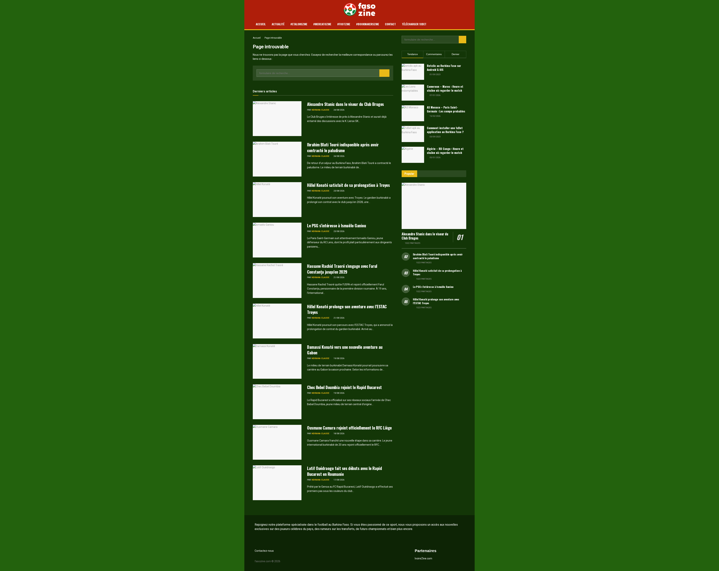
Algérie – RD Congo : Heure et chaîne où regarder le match (445, 151)
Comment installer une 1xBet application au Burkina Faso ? (445, 130)
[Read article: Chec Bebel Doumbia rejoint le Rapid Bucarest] (277, 401)
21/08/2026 (338, 277)
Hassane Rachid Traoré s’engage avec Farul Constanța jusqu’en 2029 (342, 269)
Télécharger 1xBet (414, 24)
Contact (390, 24)
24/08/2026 (338, 110)
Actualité (278, 24)
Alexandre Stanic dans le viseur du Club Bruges (345, 104)
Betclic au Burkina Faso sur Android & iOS (444, 68)
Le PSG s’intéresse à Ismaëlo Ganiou (336, 225)
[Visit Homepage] (360, 9)
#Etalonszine (298, 24)
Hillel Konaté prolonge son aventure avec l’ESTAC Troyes (347, 309)
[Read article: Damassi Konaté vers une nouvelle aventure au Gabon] (277, 361)
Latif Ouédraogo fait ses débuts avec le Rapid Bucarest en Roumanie (344, 471)
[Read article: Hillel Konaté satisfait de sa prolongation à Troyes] (277, 199)
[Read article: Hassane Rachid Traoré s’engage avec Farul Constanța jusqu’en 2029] (277, 280)
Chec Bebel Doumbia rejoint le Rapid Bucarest (344, 387)
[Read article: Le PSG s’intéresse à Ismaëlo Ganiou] (277, 240)
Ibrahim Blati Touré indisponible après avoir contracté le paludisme (343, 147)
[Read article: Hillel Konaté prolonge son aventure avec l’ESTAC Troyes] (277, 321)
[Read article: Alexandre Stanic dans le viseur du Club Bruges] (277, 118)
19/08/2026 (338, 358)
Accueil (261, 24)
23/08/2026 (338, 191)
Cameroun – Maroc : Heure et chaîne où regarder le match (445, 88)
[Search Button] (384, 73)
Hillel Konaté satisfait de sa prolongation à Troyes (348, 185)
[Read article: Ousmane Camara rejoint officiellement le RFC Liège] (277, 442)
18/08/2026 (338, 433)
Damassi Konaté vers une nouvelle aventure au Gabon (345, 350)
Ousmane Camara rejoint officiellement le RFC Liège (349, 428)
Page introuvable (273, 38)
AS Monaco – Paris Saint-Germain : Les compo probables (446, 109)
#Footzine (343, 24)
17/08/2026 (338, 480)
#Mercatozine (322, 24)
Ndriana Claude (320, 110)
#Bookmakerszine (367, 24)
